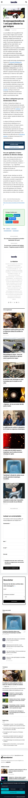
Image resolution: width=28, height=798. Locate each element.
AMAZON (8, 762)
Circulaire (6, 424)
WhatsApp (9, 215)
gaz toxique (14, 228)
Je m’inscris (12, 792)
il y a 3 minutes (6, 335)
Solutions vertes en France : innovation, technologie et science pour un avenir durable (17, 700)
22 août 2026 (12, 686)
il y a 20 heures (6, 360)
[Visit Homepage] (14, 2)
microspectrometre (7, 230)
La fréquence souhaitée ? (9, 594)
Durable (6, 326)
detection (8, 228)
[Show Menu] (1, 2)
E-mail (5, 547)
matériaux (17, 109)
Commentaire (6, 523)
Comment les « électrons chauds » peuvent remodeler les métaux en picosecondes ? (16, 694)
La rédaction (7, 30)
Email (16, 221)
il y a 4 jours (6, 480)
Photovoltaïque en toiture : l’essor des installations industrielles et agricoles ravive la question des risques (12, 356)
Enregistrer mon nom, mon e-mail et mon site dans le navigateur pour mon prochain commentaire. (14, 562)
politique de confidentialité (21, 796)
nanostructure (15, 230)
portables (5, 89)
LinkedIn (17, 215)
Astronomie (6, 401)
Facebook (13, 218)
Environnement (7, 351)
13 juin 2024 (13, 30)
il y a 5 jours (6, 503)
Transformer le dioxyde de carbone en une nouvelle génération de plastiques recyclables (13, 476)
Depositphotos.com (19, 755)
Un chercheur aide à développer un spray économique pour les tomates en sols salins (13, 381)
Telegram (9, 221)
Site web (5, 554)
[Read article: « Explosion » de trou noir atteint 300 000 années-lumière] (14, 395)
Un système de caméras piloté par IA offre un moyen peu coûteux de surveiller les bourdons (13, 331)
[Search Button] (26, 2)
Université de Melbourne (15, 62)
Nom (4, 541)
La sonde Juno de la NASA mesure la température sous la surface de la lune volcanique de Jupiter (12, 452)
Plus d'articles (14, 508)
